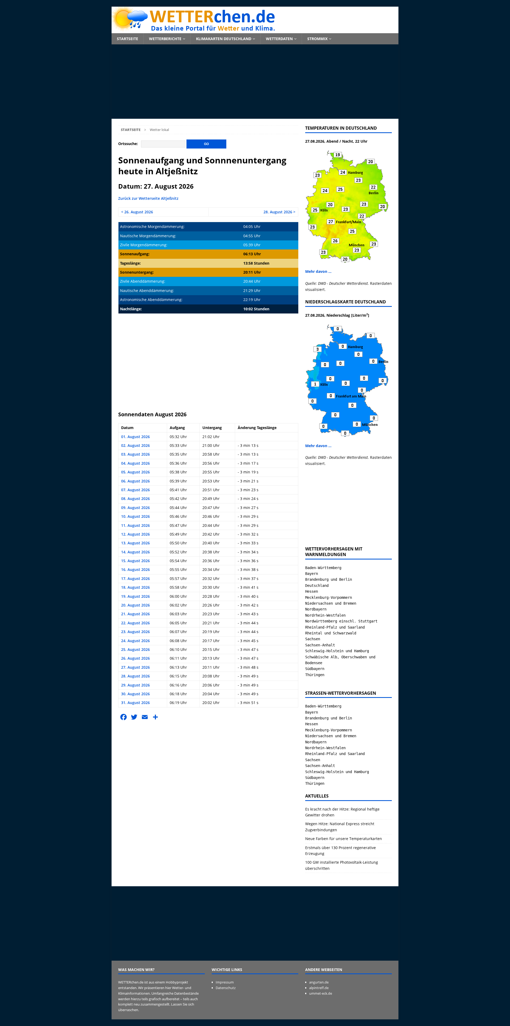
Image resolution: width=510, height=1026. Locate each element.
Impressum (225, 982)
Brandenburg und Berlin (328, 579)
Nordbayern (315, 609)
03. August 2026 (135, 454)
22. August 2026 (135, 622)
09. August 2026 (135, 507)
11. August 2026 (135, 525)
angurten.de (319, 982)
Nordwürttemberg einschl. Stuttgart (341, 621)
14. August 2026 (135, 551)
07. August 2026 (135, 489)
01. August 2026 (135, 436)
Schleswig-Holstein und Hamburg (337, 651)
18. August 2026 (135, 587)
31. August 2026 (135, 702)
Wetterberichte (165, 38)
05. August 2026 (135, 471)
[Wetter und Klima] (255, 30)
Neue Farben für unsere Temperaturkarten (343, 838)
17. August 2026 (135, 578)
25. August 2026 (135, 649)
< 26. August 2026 (137, 211)
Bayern (311, 573)
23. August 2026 (135, 631)
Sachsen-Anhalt (320, 645)
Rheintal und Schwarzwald (330, 633)
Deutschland (317, 585)
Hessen (311, 591)
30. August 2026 (135, 693)
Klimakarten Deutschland (223, 38)
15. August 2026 (135, 560)
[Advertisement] (255, 81)
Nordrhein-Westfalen (325, 615)
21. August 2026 (135, 613)
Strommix (317, 38)
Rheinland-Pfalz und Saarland (335, 627)
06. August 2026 (135, 481)
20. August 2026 (135, 605)
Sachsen (312, 639)
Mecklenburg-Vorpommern (328, 597)
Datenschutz (226, 987)
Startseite (127, 38)
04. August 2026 (135, 463)
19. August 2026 (135, 596)
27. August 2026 (135, 667)
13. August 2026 (135, 542)
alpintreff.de (319, 987)
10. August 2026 (135, 516)
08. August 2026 (135, 498)
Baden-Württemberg (323, 568)
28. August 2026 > (279, 211)
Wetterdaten (279, 38)
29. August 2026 (135, 685)
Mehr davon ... (318, 271)
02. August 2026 (135, 445)
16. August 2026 (135, 569)
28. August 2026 (135, 676)
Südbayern (314, 669)
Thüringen (314, 675)
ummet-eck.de (320, 993)
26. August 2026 (135, 658)
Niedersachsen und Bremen (330, 603)
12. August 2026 (135, 534)
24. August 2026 (135, 640)
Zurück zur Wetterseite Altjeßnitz (148, 198)
